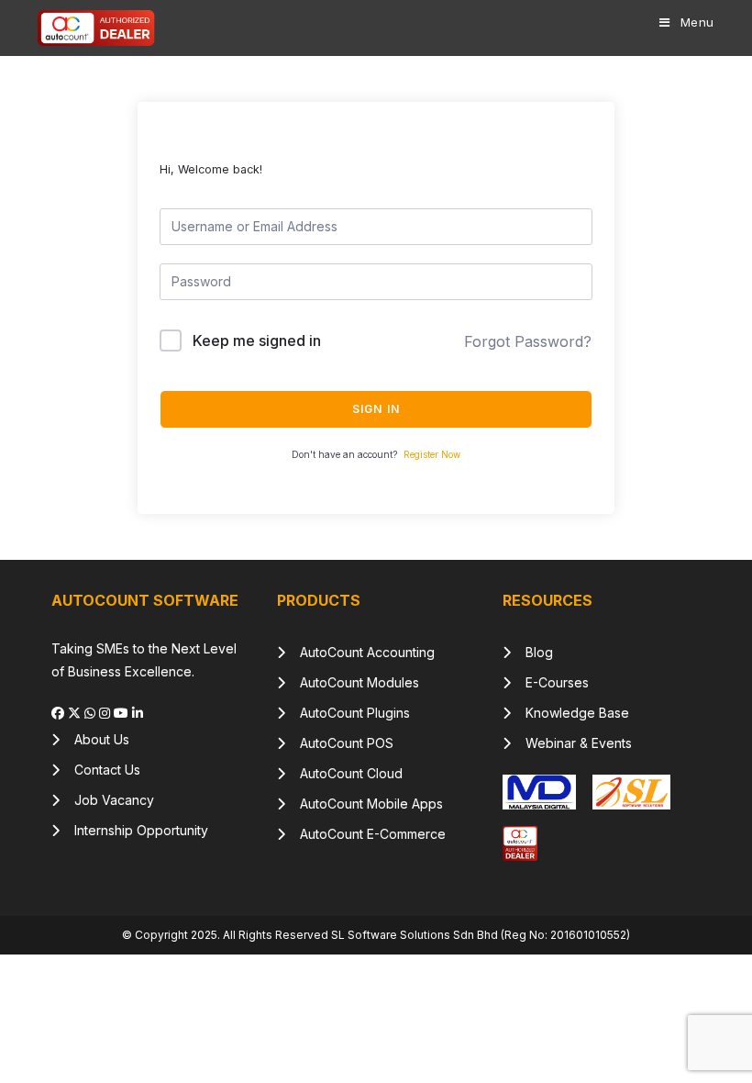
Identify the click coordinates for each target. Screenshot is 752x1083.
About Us (94, 739)
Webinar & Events (571, 743)
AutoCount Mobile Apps (364, 803)
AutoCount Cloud (344, 773)
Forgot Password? (528, 341)
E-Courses (550, 682)
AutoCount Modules (352, 682)
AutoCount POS (339, 743)
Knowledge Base (570, 712)
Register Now (432, 454)
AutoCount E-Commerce (365, 834)
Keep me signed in (257, 340)
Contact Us (100, 769)
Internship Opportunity (134, 830)
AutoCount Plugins (347, 712)
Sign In (376, 409)
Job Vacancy (107, 800)
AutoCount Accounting (360, 652)
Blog (532, 652)
